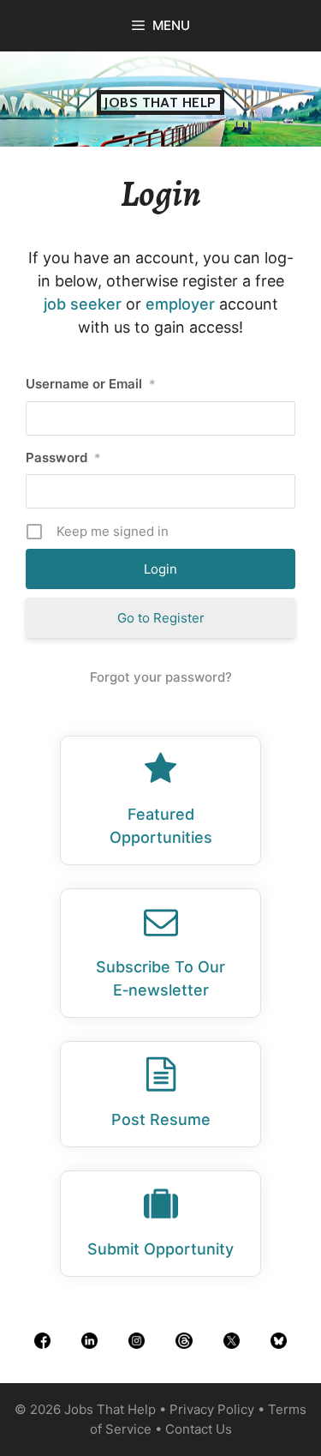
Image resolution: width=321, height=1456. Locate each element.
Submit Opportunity (160, 1249)
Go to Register (161, 618)
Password (63, 457)
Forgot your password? (161, 677)
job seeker (83, 304)
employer (180, 304)
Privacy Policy (211, 1409)
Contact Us (198, 1429)
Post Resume (161, 1119)
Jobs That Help (160, 102)
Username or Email (91, 384)
